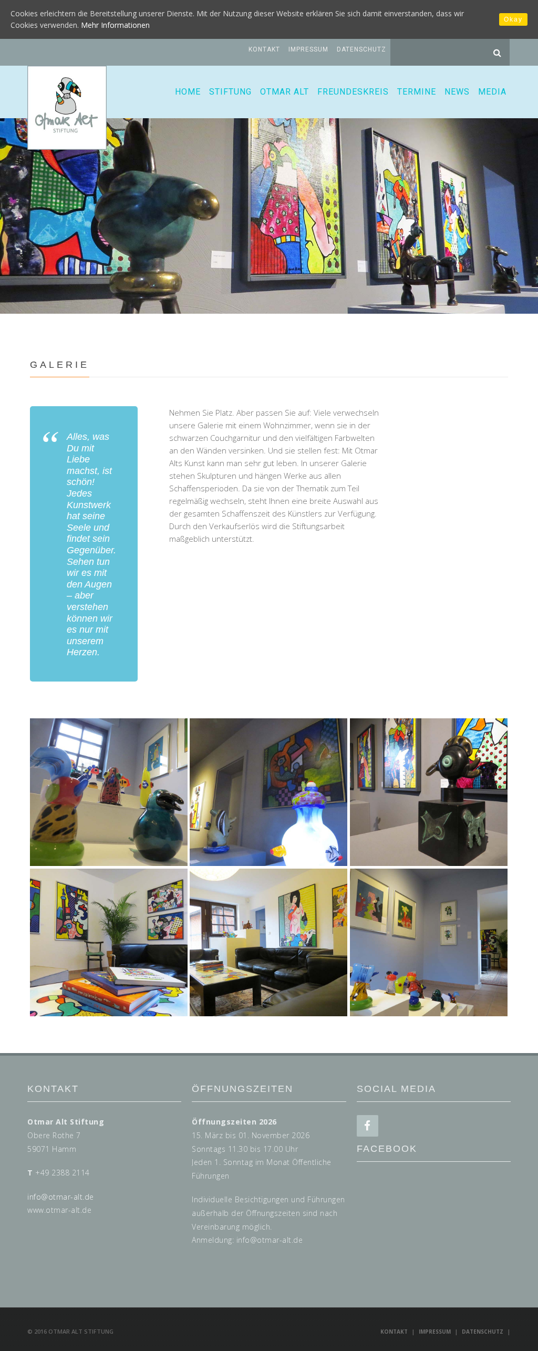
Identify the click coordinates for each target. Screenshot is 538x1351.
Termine (416, 92)
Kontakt (264, 49)
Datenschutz (361, 49)
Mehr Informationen (115, 25)
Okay (513, 19)
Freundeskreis (353, 92)
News (457, 92)
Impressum (308, 49)
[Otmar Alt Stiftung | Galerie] (109, 792)
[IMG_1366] (109, 942)
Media (492, 92)
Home (188, 92)
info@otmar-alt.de (60, 1197)
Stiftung (230, 92)
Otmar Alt (284, 92)
